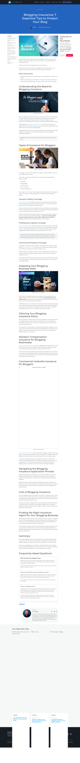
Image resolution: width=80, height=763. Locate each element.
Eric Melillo (34, 27)
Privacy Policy (67, 742)
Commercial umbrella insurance (25, 452)
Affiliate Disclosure (53, 742)
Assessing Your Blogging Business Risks (11, 43)
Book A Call (54, 2)
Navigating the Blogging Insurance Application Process (11, 54)
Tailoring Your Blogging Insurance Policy (11, 45)
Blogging (41, 9)
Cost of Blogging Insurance (12, 56)
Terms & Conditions (46, 742)
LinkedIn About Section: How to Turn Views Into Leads (20, 719)
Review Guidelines (61, 742)
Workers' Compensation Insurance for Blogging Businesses (11, 48)
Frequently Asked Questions (10, 63)
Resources (48, 2)
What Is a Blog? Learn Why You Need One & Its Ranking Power (39, 721)
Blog (38, 9)
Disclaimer (40, 742)
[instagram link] (65, 734)
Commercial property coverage (29, 247)
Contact (71, 742)
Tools (37, 742)
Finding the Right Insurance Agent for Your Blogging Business (12, 58)
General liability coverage (24, 202)
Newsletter (36, 2)
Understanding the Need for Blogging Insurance (11, 38)
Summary (9, 61)
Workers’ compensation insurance (26, 345)
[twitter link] (68, 734)
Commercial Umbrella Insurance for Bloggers (11, 51)
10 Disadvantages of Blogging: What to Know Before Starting (58, 721)
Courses (42, 2)
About (59, 2)
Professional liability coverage (25, 225)
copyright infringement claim (34, 124)
